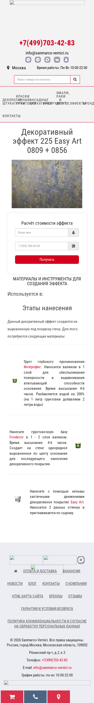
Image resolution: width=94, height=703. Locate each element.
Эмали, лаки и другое (61, 98)
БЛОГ (32, 583)
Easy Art (77, 502)
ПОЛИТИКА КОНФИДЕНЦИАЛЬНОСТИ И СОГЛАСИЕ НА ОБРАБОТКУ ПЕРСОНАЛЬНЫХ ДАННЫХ (47, 624)
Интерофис (32, 367)
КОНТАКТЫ (51, 583)
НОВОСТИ (15, 583)
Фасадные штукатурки (34, 101)
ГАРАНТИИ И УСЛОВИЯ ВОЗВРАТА (47, 608)
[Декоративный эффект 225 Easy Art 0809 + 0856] (47, 184)
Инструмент (48, 103)
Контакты (8, 116)
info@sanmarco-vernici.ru (47, 52)
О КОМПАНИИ (76, 583)
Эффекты (75, 103)
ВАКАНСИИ (71, 571)
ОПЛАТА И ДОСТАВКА (40, 571)
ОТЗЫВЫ (75, 596)
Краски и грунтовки (21, 99)
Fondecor (17, 437)
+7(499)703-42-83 (47, 42)
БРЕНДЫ (55, 596)
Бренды (88, 103)
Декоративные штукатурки (8, 101)
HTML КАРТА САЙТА (27, 596)
